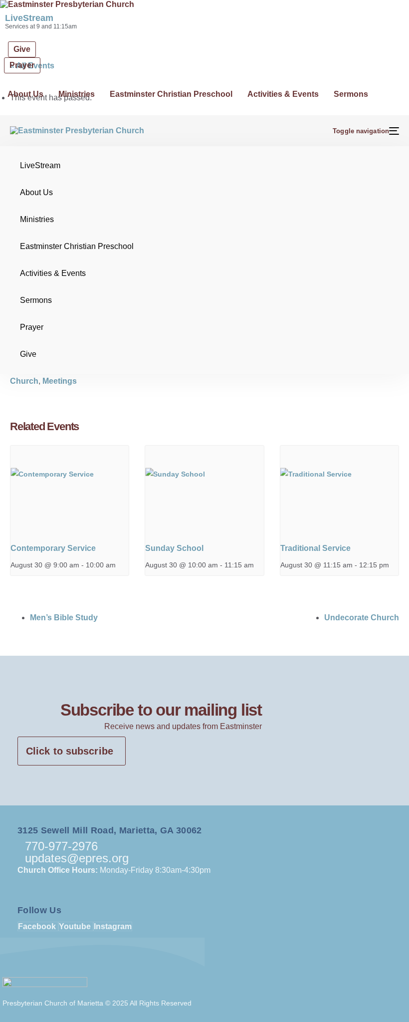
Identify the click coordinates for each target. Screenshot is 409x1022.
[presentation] (69, 490)
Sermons (351, 94)
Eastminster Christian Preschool (171, 94)
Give (28, 354)
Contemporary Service (53, 548)
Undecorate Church (361, 617)
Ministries (76, 94)
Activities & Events (283, 94)
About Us (25, 94)
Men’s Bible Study (64, 617)
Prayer (31, 327)
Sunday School (174, 548)
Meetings (59, 381)
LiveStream (29, 18)
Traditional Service (315, 548)
